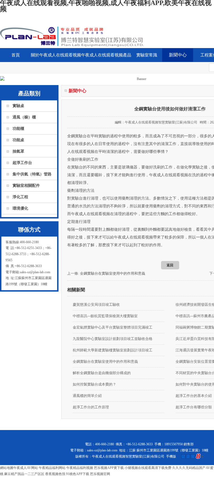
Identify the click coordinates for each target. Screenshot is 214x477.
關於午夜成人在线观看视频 (56, 55)
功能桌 (18, 140)
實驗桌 (18, 106)
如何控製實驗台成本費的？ (94, 384)
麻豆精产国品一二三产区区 (24, 474)
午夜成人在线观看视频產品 (106, 55)
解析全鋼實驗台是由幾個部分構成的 (102, 373)
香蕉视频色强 (55, 474)
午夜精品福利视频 (79, 468)
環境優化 (20, 208)
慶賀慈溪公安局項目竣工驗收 (96, 304)
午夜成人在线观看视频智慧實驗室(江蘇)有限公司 (161, 122)
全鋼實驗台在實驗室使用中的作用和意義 (112, 273)
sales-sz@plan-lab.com (102, 450)
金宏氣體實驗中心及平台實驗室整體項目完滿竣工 (112, 327)
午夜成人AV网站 (25, 468)
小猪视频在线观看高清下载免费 (148, 468)
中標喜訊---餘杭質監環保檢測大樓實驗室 (105, 316)
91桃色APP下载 (77, 474)
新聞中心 (178, 55)
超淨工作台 (22, 163)
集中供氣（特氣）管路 (32, 174)
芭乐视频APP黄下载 (109, 468)
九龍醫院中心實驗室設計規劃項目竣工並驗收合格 (112, 339)
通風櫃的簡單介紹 (87, 396)
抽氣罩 (18, 151)
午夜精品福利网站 (52, 468)
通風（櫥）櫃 (24, 117)
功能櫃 (18, 128)
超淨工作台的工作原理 (91, 407)
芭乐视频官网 (100, 474)
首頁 (15, 55)
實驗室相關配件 (26, 185)
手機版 (171, 456)
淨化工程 (20, 197)
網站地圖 (6, 468)
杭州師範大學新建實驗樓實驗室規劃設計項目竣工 (112, 350)
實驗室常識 (146, 55)
